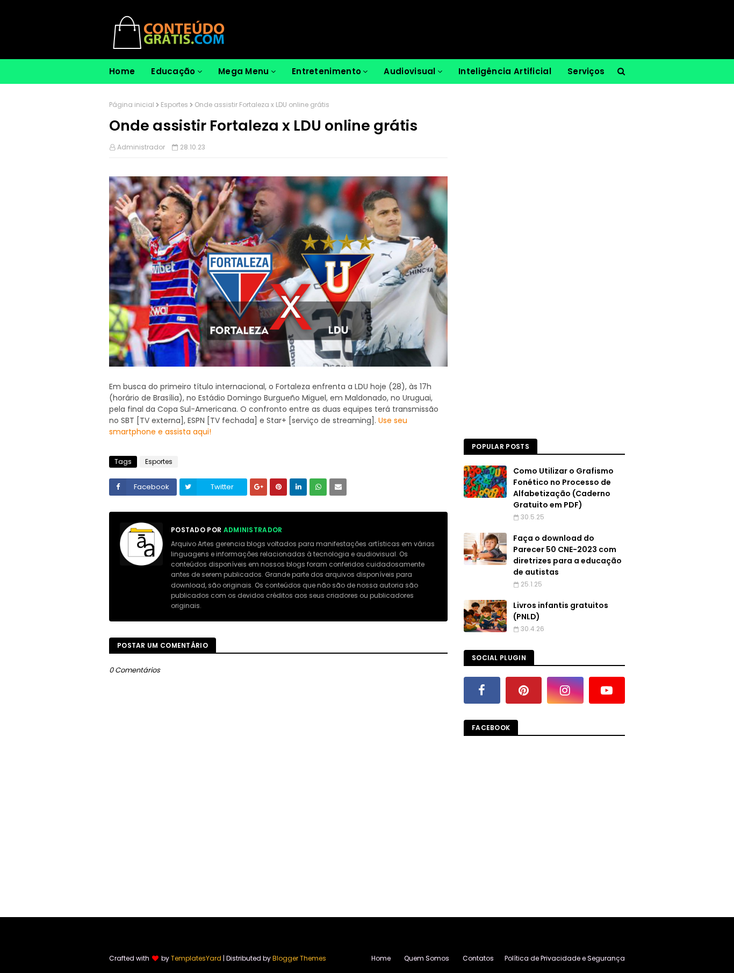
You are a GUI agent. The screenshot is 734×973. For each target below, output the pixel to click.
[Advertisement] (544, 261)
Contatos (478, 958)
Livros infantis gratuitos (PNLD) (560, 611)
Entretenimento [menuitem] (326, 71)
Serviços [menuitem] (586, 71)
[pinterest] (524, 690)
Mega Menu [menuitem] (243, 71)
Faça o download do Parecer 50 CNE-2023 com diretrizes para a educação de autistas (567, 555)
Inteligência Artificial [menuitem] (504, 71)
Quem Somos (426, 958)
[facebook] (482, 690)
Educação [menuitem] (173, 71)
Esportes (174, 104)
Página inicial (131, 104)
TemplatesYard (196, 958)
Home (381, 958)
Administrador (141, 147)
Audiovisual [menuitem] (409, 71)
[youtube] (607, 690)
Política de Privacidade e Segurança (565, 958)
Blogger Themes (299, 958)
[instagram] (565, 690)
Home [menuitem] (122, 71)
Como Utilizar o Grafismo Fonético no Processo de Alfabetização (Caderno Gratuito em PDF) (563, 488)
